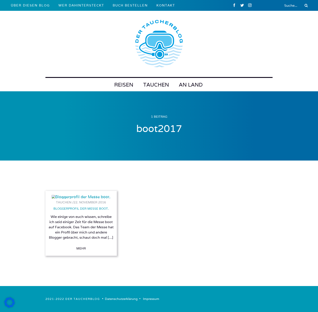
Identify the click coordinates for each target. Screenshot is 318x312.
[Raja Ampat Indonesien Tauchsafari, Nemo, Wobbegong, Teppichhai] (81, 196)
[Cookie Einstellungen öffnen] (9, 306)
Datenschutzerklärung (121, 299)
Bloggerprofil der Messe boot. (81, 209)
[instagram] (250, 5)
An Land (191, 84)
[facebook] (234, 5)
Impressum (151, 299)
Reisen (123, 84)
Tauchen (156, 84)
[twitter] (242, 5)
